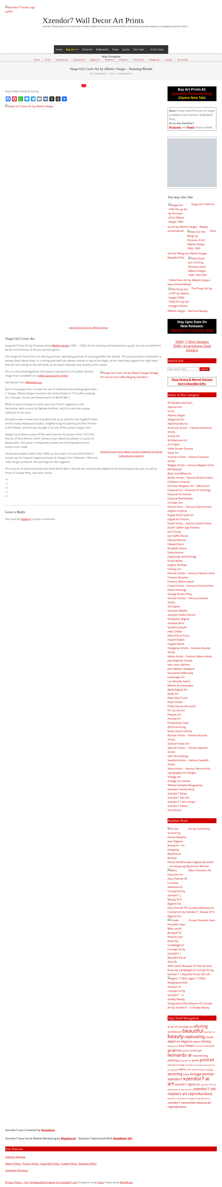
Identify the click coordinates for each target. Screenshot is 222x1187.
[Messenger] (27, 98)
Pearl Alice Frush (177, 698)
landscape (196, 1050)
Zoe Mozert (174, 810)
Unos (100, 1182)
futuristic (209, 1045)
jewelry (185, 1050)
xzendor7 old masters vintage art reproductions (189, 1098)
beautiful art (209, 1032)
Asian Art (173, 452)
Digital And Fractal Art (181, 515)
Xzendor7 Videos (178, 806)
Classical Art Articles (179, 494)
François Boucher (178, 577)
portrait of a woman (194, 1065)
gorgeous (175, 1050)
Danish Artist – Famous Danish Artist (189, 506)
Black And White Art (179, 473)
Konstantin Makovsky (180, 673)
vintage (195, 1074)
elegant (197, 1041)
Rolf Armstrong (177, 727)
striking (209, 1069)
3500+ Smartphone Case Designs (192, 348)
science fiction (198, 1069)
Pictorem (87, 49)
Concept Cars (175, 502)
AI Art (171, 411)
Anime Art (174, 436)
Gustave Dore (176, 623)
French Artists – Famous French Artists (191, 585)
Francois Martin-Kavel (181, 581)
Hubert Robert (176, 639)
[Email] (39, 98)
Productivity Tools (178, 722)
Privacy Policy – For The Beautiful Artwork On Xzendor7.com (41, 1182)
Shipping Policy (87, 1163)
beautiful (192, 1030)
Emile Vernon (175, 552)
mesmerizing (200, 1055)
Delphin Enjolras (177, 511)
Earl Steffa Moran (178, 535)
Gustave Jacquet (177, 627)
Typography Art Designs (182, 772)
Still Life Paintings (178, 756)
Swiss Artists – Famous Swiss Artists (189, 768)
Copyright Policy (50, 1163)
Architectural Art (177, 440)
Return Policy (13, 1163)
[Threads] (58, 98)
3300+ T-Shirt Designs (192, 342)
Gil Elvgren (174, 606)
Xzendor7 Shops (177, 793)
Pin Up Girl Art (176, 710)
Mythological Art (177, 689)
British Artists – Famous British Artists (190, 477)
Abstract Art (175, 407)
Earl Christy (174, 531)
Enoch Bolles (175, 560)
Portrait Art (174, 718)
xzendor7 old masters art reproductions (192, 1091)
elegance (186, 1041)
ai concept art (184, 1027)
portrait (207, 1059)
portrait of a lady (176, 1064)
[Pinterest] (14, 98)
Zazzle (126, 49)
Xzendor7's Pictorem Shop (192, 330)
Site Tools (138, 49)
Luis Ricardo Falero (179, 681)
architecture (175, 1031)
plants (195, 1060)
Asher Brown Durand (180, 448)
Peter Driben (175, 702)
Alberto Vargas (60, 345)
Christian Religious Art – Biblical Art (189, 486)
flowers (190, 1046)
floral (182, 1045)
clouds (209, 1037)
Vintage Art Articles (179, 781)
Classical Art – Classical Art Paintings (189, 490)
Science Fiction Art (178, 743)
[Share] (64, 98)
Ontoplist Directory (16, 1170)
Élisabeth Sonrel (177, 548)
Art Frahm (174, 444)
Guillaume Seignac (179, 619)
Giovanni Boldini (177, 610)
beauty (176, 1036)
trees (186, 1074)
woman (208, 1074)
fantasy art (173, 1046)
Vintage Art (174, 777)
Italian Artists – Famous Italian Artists (190, 656)
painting (173, 1060)
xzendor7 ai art (188, 1081)
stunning (175, 1074)
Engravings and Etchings (182, 556)
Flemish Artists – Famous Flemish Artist (191, 573)
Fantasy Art (174, 569)
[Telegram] (33, 98)
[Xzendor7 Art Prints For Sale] (192, 163)
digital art (174, 1041)
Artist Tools (157, 49)
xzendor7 (175, 1079)
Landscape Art (176, 677)
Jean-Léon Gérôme (179, 664)
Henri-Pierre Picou (178, 635)
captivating (194, 1036)
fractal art (200, 1046)
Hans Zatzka (175, 631)
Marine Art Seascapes (180, 685)
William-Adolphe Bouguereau (185, 785)
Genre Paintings (177, 590)
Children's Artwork (179, 481)
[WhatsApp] (21, 98)
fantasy (206, 1041)
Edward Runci (176, 544)
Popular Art (174, 714)
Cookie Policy (69, 1163)
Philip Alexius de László (181, 706)
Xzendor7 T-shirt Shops (181, 801)
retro (181, 1069)
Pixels (115, 49)
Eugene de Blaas (177, 565)
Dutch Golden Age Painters (184, 527)
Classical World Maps (180, 498)
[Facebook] (8, 98)
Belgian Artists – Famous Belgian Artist (191, 465)
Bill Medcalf (175, 469)
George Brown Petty (180, 594)
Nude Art (173, 693)
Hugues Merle (176, 644)
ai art (171, 1027)
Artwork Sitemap (15, 1157)
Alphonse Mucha (178, 423)
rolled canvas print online (53, 375)
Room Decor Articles (180, 731)
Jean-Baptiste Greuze (180, 660)
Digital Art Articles (178, 519)
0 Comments (124, 73)
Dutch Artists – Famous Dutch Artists (189, 523)
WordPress (126, 1182)
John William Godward (181, 668)
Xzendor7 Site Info (178, 797)
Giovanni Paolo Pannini (181, 614)
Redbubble (102, 49)
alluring (201, 1026)
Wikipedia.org (34, 382)
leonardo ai (180, 1055)
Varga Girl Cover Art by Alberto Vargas (88, 327)
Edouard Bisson (177, 540)
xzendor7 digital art (187, 1084)
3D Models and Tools (180, 402)
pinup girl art (185, 1060)
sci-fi (188, 1069)
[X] (52, 98)
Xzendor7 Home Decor (181, 789)
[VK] (45, 98)
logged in (26, 519)
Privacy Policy (30, 1163)
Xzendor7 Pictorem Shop (192, 93)
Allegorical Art (176, 419)
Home (59, 49)
